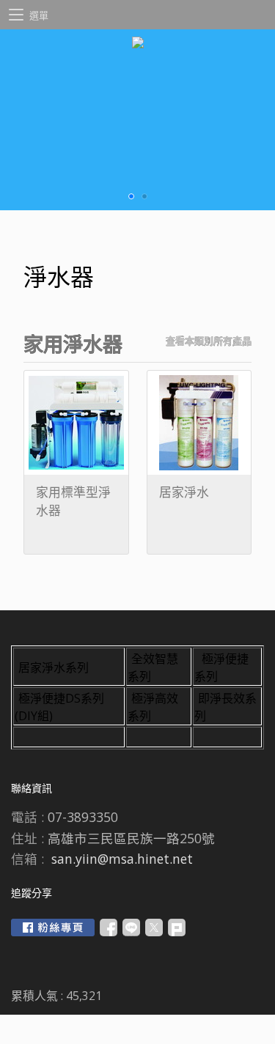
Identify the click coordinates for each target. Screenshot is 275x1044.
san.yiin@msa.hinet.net (122, 858)
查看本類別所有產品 (209, 340)
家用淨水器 (72, 344)
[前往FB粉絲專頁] (53, 927)
